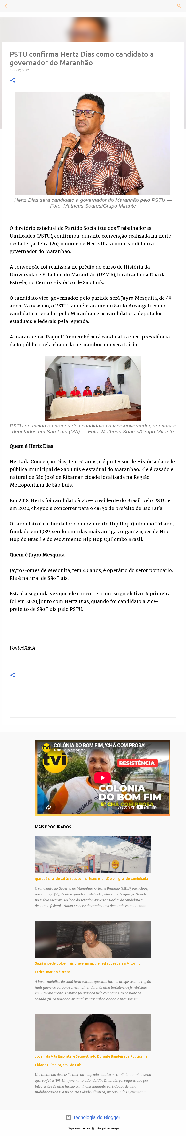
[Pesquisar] (20, 6)
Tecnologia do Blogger (95, 1117)
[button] (13, 80)
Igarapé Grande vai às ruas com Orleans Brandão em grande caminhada (91, 879)
